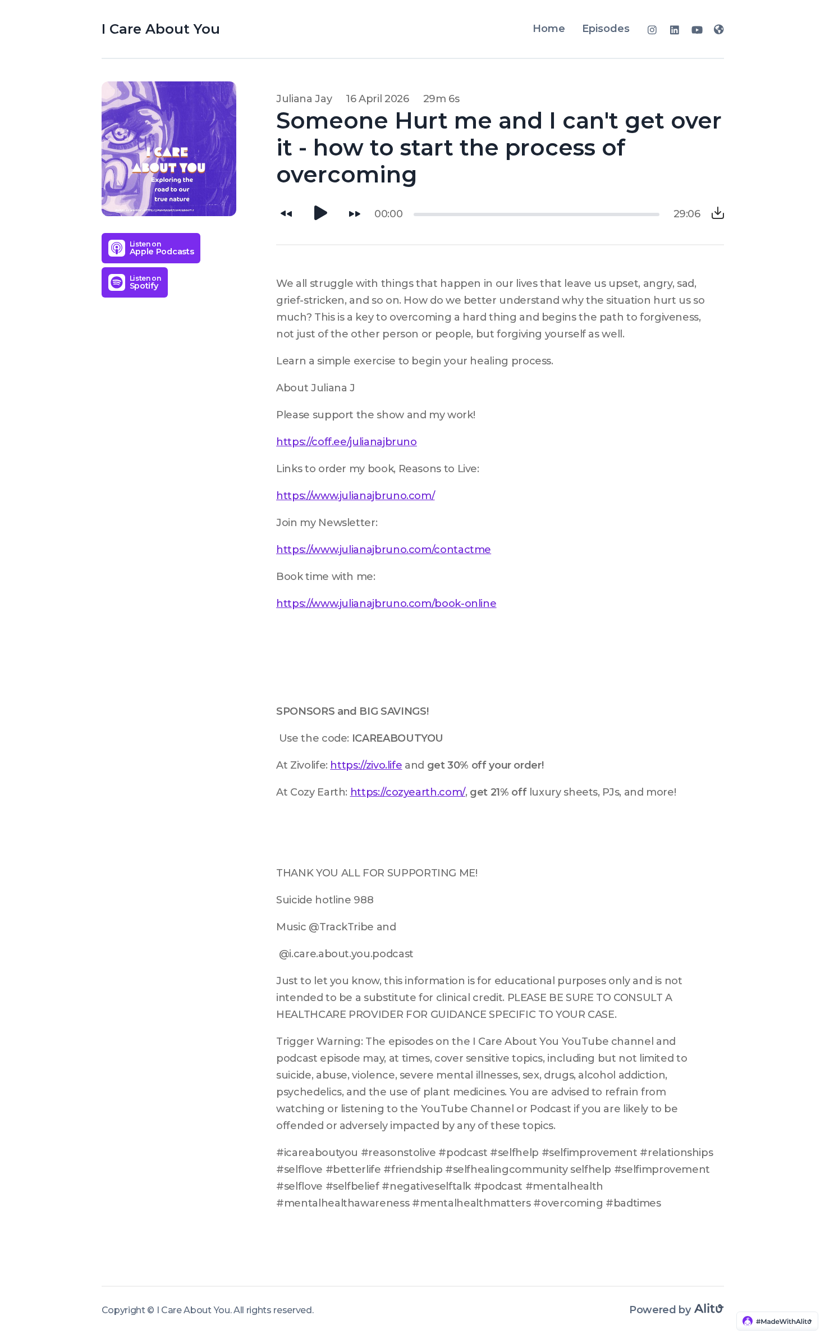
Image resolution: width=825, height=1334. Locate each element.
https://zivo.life (366, 765)
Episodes (606, 28)
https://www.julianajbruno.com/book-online (386, 603)
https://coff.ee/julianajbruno (346, 442)
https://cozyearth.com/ (407, 792)
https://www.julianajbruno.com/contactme (383, 549)
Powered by (661, 1310)
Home (549, 28)
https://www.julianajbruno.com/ (355, 496)
